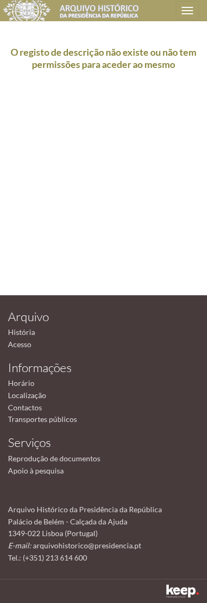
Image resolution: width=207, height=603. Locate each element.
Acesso (19, 344)
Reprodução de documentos (54, 458)
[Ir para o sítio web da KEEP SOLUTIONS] (182, 591)
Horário (21, 382)
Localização (27, 395)
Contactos (25, 407)
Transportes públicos (42, 419)
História (21, 332)
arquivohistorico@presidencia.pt (87, 545)
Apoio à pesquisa (36, 470)
